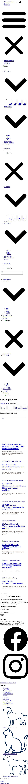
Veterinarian (5, 608)
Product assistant (8, 106)
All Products (6, 403)
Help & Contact (8, 141)
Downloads (6, 689)
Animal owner (5, 609)
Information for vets (9, 2)
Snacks (9, 139)
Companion (7, 4)
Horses (9, 138)
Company (6, 3)
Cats (8, 137)
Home (1, 403)
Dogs (8, 135)
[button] (14, 33)
